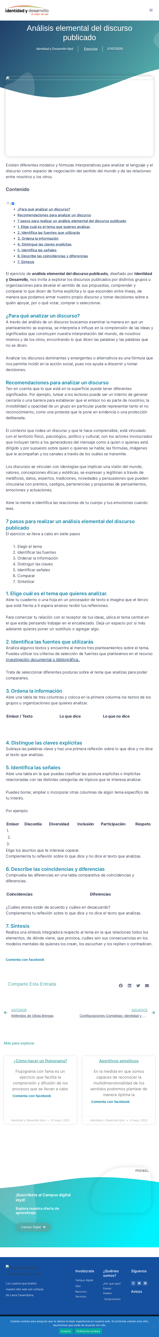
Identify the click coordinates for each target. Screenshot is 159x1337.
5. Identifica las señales (37, 250)
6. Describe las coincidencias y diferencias (52, 256)
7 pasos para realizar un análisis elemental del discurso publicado (71, 221)
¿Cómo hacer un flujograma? (40, 1060)
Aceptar (66, 1331)
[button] (120, 985)
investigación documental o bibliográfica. (43, 659)
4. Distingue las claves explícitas (44, 244)
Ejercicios (91, 48)
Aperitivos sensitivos (119, 1060)
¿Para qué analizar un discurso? (43, 209)
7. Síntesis (25, 262)
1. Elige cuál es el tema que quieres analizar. (54, 227)
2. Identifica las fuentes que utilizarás (48, 233)
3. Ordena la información (38, 238)
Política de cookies (88, 1331)
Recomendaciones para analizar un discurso (54, 215)
